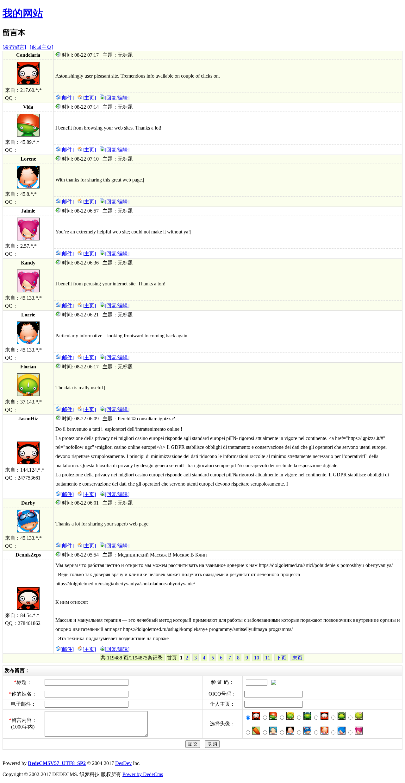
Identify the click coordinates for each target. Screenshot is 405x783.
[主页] (89, 97)
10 (256, 657)
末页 (297, 657)
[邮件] (67, 97)
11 (267, 657)
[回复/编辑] (117, 97)
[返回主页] (41, 47)
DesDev (123, 763)
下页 (281, 657)
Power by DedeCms (142, 774)
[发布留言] (14, 47)
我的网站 (23, 13)
